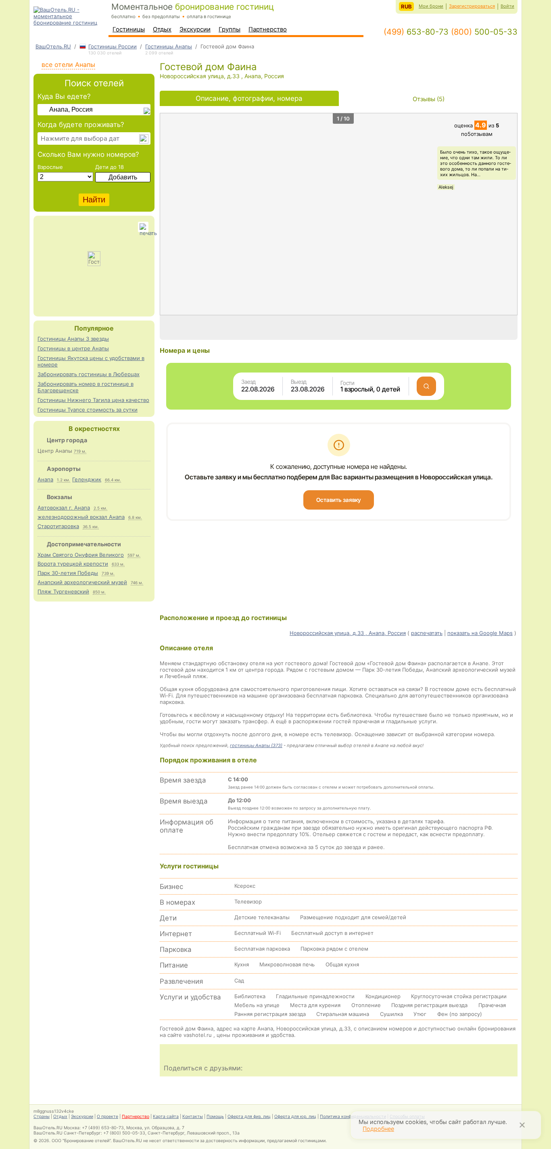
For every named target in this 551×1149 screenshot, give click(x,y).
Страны (41, 1116)
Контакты (192, 1116)
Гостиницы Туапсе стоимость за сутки (88, 409)
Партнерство (267, 29)
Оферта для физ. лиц (249, 1116)
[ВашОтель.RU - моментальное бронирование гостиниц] (69, 22)
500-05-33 (484, 32)
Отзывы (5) (429, 99)
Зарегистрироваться (472, 6)
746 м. (137, 582)
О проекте (107, 1116)
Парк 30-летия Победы (68, 573)
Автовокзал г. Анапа (64, 507)
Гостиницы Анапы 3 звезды (73, 338)
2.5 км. (100, 508)
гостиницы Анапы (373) (256, 745)
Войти (507, 6)
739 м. (108, 573)
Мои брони (431, 6)
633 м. (118, 564)
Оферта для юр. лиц (295, 1116)
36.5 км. (91, 526)
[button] (509, 214)
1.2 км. (63, 479)
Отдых (162, 29)
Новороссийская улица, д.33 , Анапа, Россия (348, 633)
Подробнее (378, 1128)
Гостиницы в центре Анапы (73, 348)
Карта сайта (166, 1116)
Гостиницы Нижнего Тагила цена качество (93, 400)
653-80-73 (416, 32)
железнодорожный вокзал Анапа (81, 517)
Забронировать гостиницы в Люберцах (89, 374)
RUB (406, 6)
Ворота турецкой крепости (73, 563)
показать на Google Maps (480, 633)
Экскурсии (195, 29)
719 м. (80, 451)
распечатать (426, 633)
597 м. (133, 555)
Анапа (45, 479)
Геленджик (86, 479)
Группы (229, 29)
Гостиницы (129, 29)
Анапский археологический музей (82, 582)
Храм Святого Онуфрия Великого (81, 555)
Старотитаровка (58, 526)
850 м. (99, 591)
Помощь (215, 1116)
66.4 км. (113, 479)
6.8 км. (135, 517)
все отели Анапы (68, 65)
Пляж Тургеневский (63, 591)
